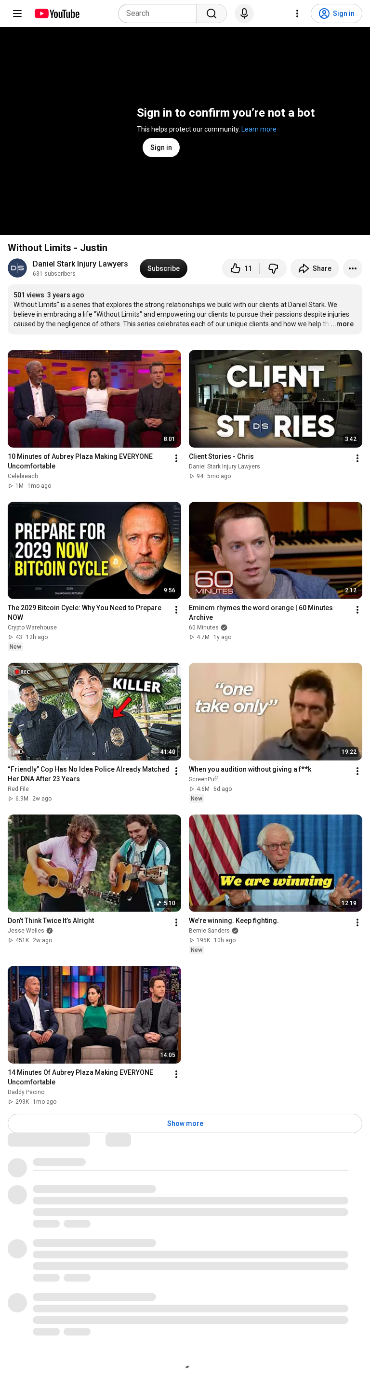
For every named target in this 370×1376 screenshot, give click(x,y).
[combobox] (160, 13)
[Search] (211, 13)
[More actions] (352, 268)
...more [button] (342, 324)
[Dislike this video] (273, 268)
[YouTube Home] (56, 13)
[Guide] (17, 13)
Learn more (259, 129)
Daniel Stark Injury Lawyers (80, 263)
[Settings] (297, 13)
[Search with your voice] (244, 13)
